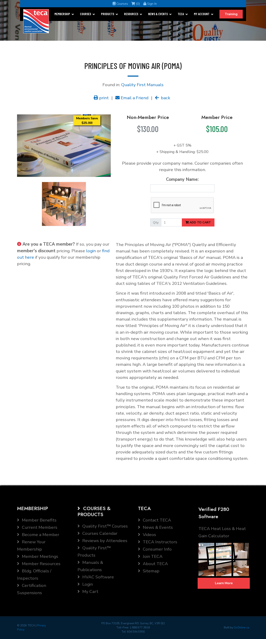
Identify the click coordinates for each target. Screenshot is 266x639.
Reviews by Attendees (104, 541)
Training (231, 14)
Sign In (151, 3)
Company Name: (182, 179)
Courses (122, 3)
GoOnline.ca (241, 627)
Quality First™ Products (94, 551)
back (165, 98)
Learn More (224, 583)
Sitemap (150, 571)
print (103, 98)
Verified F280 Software (213, 513)
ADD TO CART (200, 222)
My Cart (89, 591)
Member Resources (40, 564)
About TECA (155, 564)
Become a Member (40, 534)
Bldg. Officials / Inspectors (34, 574)
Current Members (39, 527)
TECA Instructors (159, 542)
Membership (62, 14)
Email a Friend (134, 98)
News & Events (158, 14)
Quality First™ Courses (104, 526)
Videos (149, 534)
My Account (201, 14)
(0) (137, 3)
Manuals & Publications (90, 566)
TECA (181, 14)
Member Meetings (39, 556)
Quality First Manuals (142, 85)
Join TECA (152, 556)
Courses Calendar (99, 533)
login (91, 251)
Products (107, 14)
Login (87, 584)
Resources (131, 14)
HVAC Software (97, 577)
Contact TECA (156, 520)
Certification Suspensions (31, 589)
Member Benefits (39, 520)
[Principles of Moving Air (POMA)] (64, 145)
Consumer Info (157, 549)
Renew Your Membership (31, 545)
